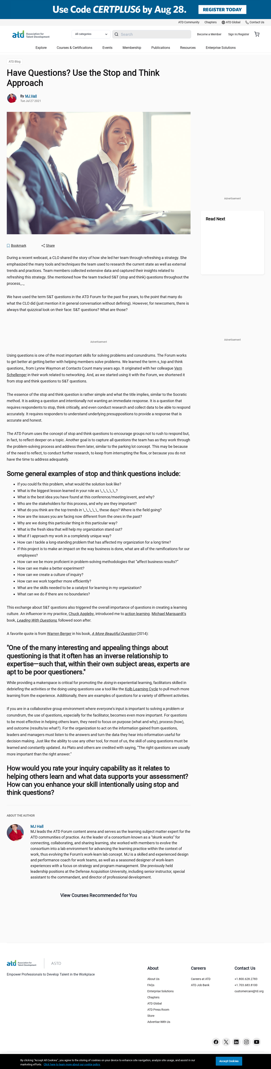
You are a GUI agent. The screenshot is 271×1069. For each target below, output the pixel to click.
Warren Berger (59, 633)
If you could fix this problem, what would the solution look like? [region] (69, 484)
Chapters (153, 997)
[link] (188, 22)
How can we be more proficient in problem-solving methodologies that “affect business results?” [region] (97, 561)
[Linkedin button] (236, 1042)
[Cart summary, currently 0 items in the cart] (258, 34)
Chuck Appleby (81, 613)
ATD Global (154, 1003)
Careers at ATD (200, 979)
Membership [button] (132, 48)
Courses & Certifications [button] (74, 48)
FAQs (150, 985)
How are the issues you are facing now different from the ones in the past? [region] (79, 516)
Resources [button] (188, 48)
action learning (137, 613)
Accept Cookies (229, 1061)
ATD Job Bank (200, 985)
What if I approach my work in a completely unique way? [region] (64, 536)
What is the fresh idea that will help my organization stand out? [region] (69, 529)
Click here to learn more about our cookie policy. (72, 1064)
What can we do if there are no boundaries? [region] (53, 594)
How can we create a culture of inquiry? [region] (50, 574)
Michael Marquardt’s (169, 613)
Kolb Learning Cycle (141, 689)
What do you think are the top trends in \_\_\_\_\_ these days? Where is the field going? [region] (89, 510)
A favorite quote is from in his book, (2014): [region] (77, 633)
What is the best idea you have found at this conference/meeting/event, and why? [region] (86, 497)
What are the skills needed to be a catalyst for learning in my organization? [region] (79, 587)
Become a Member (209, 34)
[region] (135, 1061)
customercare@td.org (249, 991)
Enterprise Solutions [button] (221, 48)
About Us (153, 979)
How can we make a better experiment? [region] (50, 568)
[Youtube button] (256, 1042)
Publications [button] (160, 48)
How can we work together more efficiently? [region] (54, 581)
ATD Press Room (158, 1009)
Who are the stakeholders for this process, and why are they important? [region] (77, 503)
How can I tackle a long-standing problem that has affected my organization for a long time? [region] (94, 542)
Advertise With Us (158, 1022)
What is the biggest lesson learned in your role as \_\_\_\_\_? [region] (67, 490)
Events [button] (107, 48)
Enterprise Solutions (160, 991)
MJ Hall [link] (31, 96)
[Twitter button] (226, 1042)
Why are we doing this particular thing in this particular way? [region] (67, 523)
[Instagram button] (246, 1042)
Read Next (215, 218)
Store (150, 1015)
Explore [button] (41, 48)
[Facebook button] (216, 1042)
